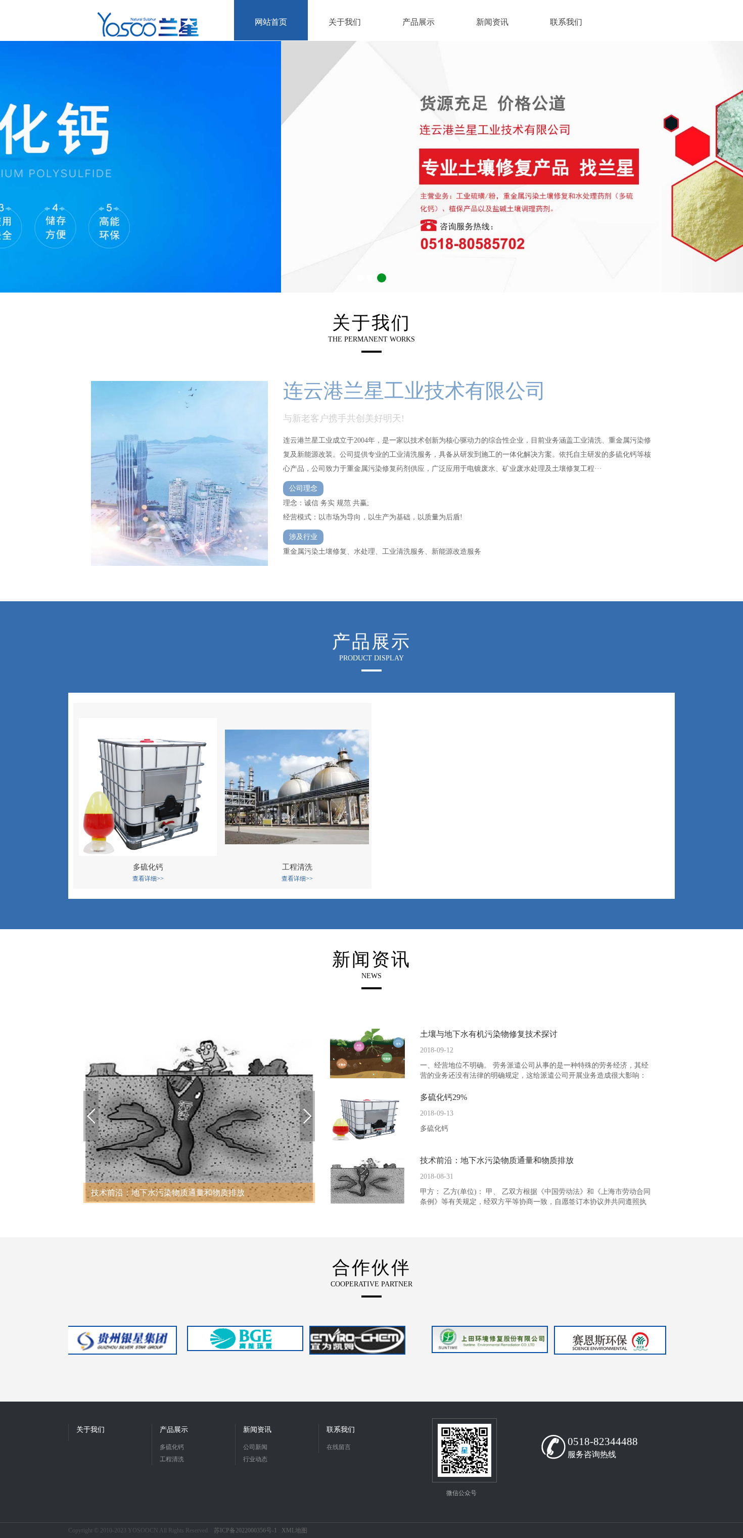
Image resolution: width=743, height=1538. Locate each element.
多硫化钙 (172, 1447)
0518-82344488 (603, 1441)
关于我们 (90, 1429)
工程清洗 (172, 1459)
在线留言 (339, 1447)
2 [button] (370, 277)
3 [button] (381, 277)
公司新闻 (255, 1447)
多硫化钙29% (443, 1097)
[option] (371, 167)
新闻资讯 (257, 1429)
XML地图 (294, 1530)
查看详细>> (148, 878)
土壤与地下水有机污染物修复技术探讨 (489, 1034)
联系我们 (341, 1429)
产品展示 (174, 1429)
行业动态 (255, 1459)
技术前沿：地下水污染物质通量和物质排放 (497, 1160)
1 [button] (360, 277)
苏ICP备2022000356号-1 (245, 1530)
